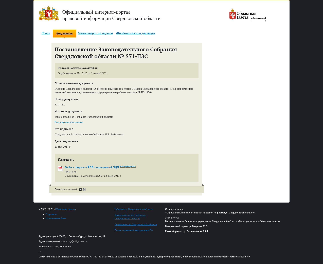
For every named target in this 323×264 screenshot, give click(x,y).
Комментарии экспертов (95, 33)
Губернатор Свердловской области (134, 209)
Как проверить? (128, 166)
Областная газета (65, 209)
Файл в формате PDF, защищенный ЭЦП (92, 167)
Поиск (46, 33)
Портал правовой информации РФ (134, 230)
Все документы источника (69, 122)
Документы (64, 33)
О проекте (51, 214)
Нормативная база (55, 218)
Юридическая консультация (135, 33)
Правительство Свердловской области (136, 224)
